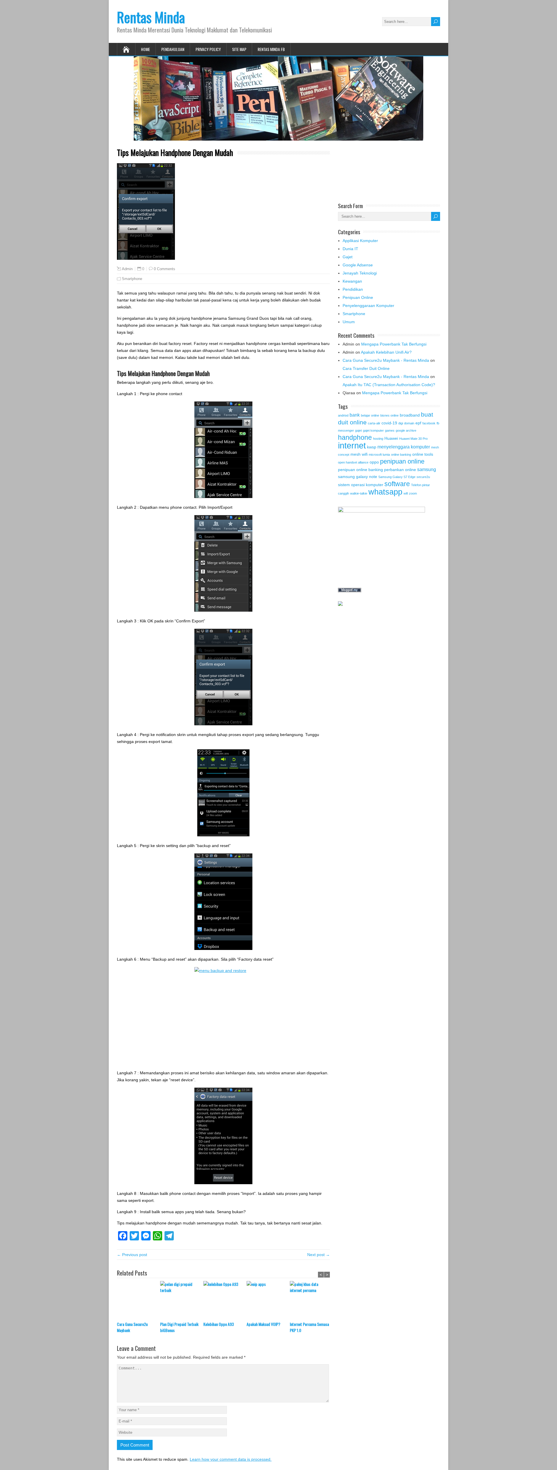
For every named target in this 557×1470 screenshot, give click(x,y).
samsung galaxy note (357, 476)
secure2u (423, 477)
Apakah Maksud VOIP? (263, 1324)
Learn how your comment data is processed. (231, 1459)
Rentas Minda (151, 17)
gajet (358, 430)
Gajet (347, 257)
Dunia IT (350, 248)
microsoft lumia (379, 454)
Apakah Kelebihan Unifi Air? (386, 352)
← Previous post (132, 1254)
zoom (413, 493)
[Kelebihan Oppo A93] (225, 1301)
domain (409, 423)
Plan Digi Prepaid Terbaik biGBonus (179, 1327)
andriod (343, 415)
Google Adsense (358, 265)
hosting (378, 438)
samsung (426, 469)
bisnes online (389, 415)
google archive (406, 430)
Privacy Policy (208, 49)
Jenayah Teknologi (360, 273)
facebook (428, 423)
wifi (406, 493)
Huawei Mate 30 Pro (413, 438)
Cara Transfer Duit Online (366, 368)
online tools (422, 454)
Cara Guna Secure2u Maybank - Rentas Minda (386, 360)
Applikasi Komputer (360, 240)
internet (352, 445)
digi (400, 423)
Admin (127, 269)
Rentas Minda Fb (271, 49)
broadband (410, 415)
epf (418, 423)
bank (355, 414)
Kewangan (352, 281)
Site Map (239, 49)
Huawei (391, 438)
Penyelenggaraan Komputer (368, 305)
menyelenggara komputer (403, 446)
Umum (349, 321)
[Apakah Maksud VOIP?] (268, 1301)
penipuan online (402, 461)
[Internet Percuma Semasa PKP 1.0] (311, 1301)
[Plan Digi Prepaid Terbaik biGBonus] (181, 1301)
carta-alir (374, 423)
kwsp (371, 447)
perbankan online (400, 469)
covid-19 (389, 423)
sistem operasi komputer (360, 484)
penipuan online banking (360, 469)
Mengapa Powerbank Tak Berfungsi (393, 344)
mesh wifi (359, 454)
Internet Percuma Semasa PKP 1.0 (309, 1327)
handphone (355, 437)
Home (145, 49)
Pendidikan (353, 289)
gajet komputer (373, 430)
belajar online (370, 415)
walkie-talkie (358, 493)
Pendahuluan (172, 49)
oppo (374, 462)
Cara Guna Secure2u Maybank (132, 1327)
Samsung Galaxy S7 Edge (396, 477)
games (390, 430)
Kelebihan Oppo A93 (218, 1324)
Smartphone (132, 279)
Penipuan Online (358, 297)
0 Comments (164, 269)
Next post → (318, 1254)
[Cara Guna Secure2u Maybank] (138, 1301)
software (397, 484)
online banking (401, 454)
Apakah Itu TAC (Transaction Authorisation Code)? (389, 384)
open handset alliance (353, 462)
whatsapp (385, 491)
